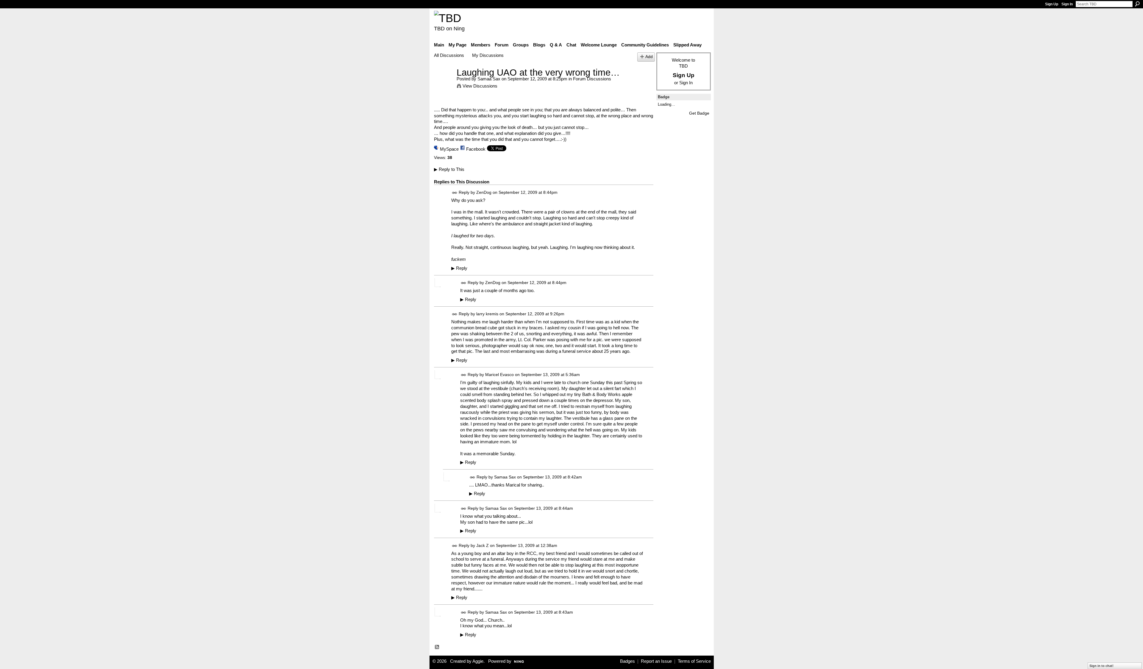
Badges (627, 661)
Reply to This (449, 169)
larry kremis (487, 313)
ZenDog (483, 192)
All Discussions (449, 55)
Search (1137, 4)
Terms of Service (694, 661)
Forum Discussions (592, 78)
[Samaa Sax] (443, 83)
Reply (459, 268)
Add (649, 56)
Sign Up (1051, 4)
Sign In (1067, 4)
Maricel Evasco (499, 374)
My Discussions (488, 55)
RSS (437, 647)
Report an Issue (656, 661)
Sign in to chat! (1101, 666)
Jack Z (482, 545)
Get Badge (699, 113)
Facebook (475, 149)
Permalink (454, 193)
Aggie (477, 661)
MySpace (449, 149)
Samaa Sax (488, 78)
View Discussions (480, 85)
